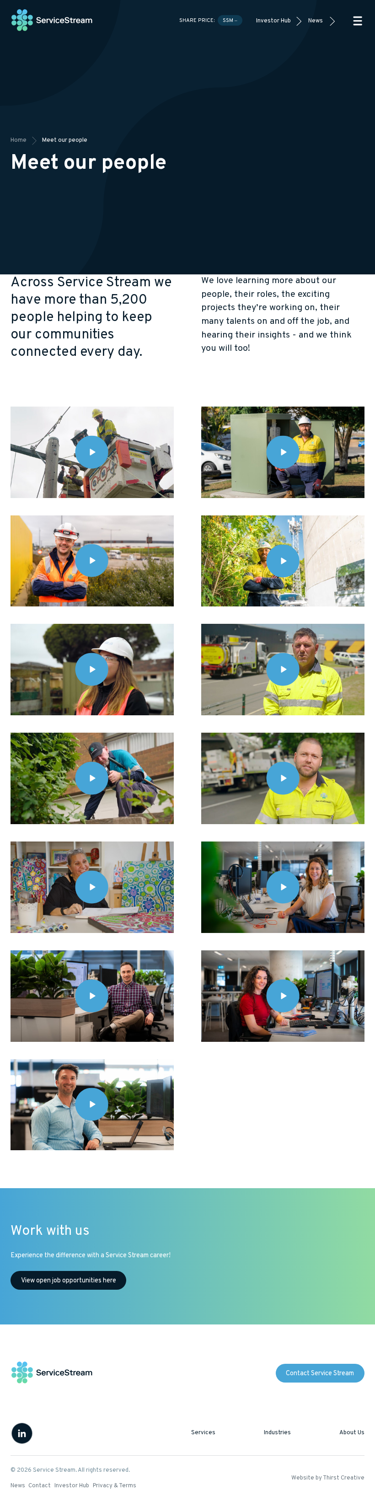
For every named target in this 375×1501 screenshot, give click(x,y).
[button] (357, 21)
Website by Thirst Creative (327, 1478)
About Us (351, 1433)
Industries (277, 1433)
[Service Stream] (52, 21)
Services (203, 1433)
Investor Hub (273, 21)
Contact (39, 1486)
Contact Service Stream (320, 1373)
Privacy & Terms (114, 1486)
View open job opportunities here (68, 1280)
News (315, 21)
